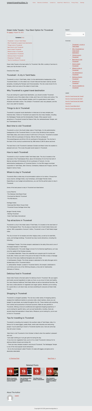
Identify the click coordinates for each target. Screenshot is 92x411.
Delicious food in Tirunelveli (15, 56)
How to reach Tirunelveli (14, 49)
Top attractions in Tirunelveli (16, 53)
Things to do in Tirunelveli (15, 45)
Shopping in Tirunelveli (14, 58)
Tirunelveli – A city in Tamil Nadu (17, 41)
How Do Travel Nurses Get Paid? (74, 98)
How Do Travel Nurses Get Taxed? (74, 96)
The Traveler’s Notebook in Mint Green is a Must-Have (51, 380)
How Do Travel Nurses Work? (73, 108)
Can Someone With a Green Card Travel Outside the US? (25, 380)
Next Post (52, 358)
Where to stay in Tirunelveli (15, 51)
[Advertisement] (46, 14)
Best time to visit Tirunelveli (15, 47)
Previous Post (14, 358)
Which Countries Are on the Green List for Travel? (12, 379)
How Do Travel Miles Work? (72, 106)
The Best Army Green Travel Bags (38, 378)
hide (23, 37)
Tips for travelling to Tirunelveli (16, 60)
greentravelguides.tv (17, 2)
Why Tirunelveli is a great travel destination (20, 43)
